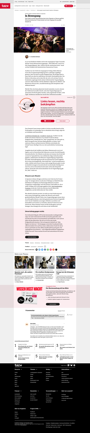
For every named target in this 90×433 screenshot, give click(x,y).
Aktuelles (48, 372)
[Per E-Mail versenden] (37, 250)
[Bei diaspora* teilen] (51, 250)
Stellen (47, 378)
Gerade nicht (69, 97)
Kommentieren (34, 246)
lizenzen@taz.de (23, 424)
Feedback (32, 411)
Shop (16, 416)
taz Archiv (64, 400)
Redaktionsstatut (55, 423)
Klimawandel (33, 382)
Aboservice (33, 413)
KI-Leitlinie (72, 423)
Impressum (60, 425)
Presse (47, 380)
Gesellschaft (22, 10)
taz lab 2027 (48, 402)
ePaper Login (33, 415)
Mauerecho (17, 400)
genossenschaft (65, 374)
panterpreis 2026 (65, 382)
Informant (48, 425)
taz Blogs (64, 394)
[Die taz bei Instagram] (74, 365)
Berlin (16, 382)
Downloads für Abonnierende (37, 417)
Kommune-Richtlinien (64, 423)
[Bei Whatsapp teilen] (48, 250)
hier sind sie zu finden (39, 318)
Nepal (31, 376)
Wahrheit (17, 386)
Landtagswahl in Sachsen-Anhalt (36, 373)
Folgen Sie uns (64, 365)
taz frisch (32, 396)
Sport (16, 380)
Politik (16, 372)
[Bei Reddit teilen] (53, 250)
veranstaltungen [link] (21, 1)
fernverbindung (18, 396)
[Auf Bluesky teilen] (42, 250)
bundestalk (17, 394)
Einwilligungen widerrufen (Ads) (53, 427)
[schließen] (74, 97)
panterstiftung (65, 380)
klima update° (18, 398)
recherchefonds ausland (67, 378)
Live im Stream (49, 398)
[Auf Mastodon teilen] (39, 250)
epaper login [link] (72, 1)
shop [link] (26, 1)
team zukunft (33, 394)
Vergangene (48, 400)
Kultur (16, 378)
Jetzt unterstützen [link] (32, 237)
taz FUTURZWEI (65, 396)
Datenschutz (54, 425)
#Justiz (52, 242)
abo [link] (60, 1)
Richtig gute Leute (34, 380)
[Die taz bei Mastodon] (69, 365)
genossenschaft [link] (65, 1)
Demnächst (48, 394)
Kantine (16, 414)
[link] (22, 6)
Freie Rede (17, 402)
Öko (16, 374)
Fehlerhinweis (40, 246)
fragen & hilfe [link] (30, 1)
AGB (64, 425)
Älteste (63, 310)
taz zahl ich (64, 376)
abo (62, 372)
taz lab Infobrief (33, 400)
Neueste (59, 310)
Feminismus (32, 10)
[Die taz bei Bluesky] (71, 365)
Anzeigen (17, 418)
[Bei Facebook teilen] (45, 250)
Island (31, 378)
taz (18, 365)
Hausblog (48, 374)
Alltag (27, 10)
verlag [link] (16, 1)
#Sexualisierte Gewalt (45, 242)
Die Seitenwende (50, 376)
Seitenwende (68, 425)
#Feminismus (37, 242)
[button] (75, 6)
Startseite (17, 10)
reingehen (17, 404)
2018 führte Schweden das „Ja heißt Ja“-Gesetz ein (39, 136)
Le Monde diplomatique (67, 398)
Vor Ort (47, 396)
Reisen (16, 412)
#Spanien (32, 242)
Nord (16, 384)
